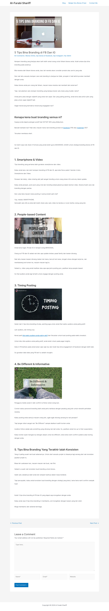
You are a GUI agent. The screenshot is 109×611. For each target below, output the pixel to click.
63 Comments (19, 56)
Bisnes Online (30, 56)
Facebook (66, 128)
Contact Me (93, 3)
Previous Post (16, 523)
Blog (64, 3)
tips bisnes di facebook (44, 56)
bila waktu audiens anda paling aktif (35, 335)
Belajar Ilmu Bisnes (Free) (77, 3)
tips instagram (58, 56)
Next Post (94, 523)
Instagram (80, 128)
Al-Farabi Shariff (20, 3)
